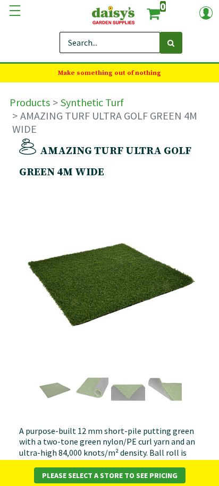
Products (30, 102)
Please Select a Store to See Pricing (110, 475)
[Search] (170, 43)
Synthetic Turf (92, 102)
